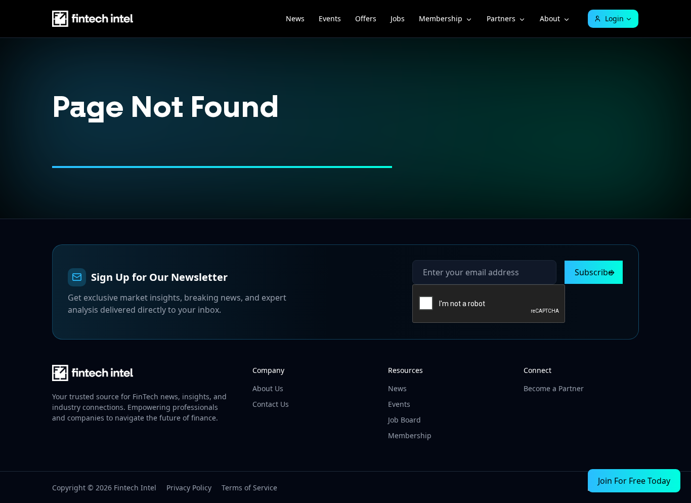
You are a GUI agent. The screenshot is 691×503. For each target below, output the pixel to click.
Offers (365, 18)
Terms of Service (249, 487)
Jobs (398, 18)
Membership (440, 18)
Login (614, 18)
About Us (267, 388)
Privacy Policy (188, 487)
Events (330, 18)
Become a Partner (554, 388)
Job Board (404, 420)
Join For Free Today (634, 480)
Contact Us (270, 404)
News (295, 18)
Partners (501, 18)
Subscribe (594, 272)
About (550, 18)
